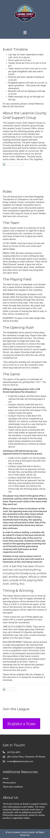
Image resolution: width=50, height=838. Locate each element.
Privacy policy (9, 782)
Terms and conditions (13, 787)
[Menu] (25, 32)
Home (5, 778)
